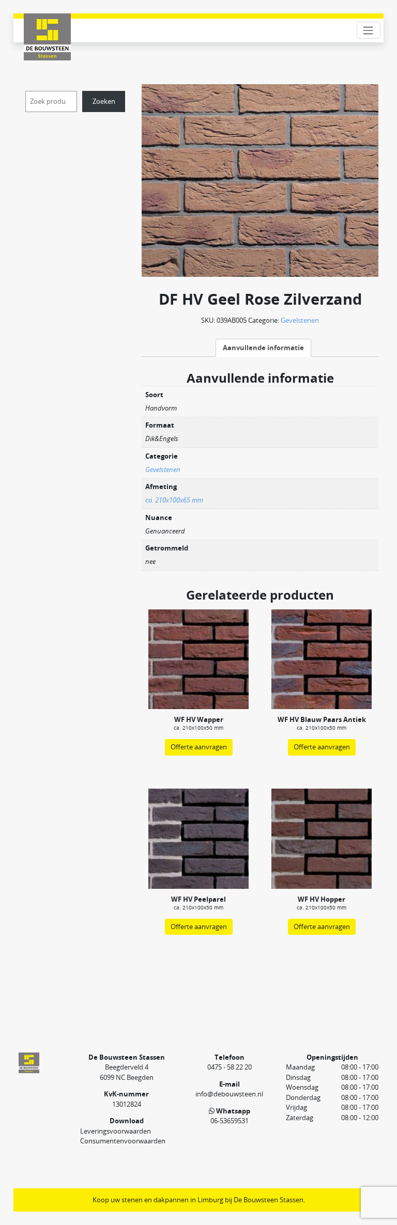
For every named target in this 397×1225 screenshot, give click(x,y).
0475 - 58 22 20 (229, 1067)
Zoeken (104, 101)
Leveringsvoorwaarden (115, 1131)
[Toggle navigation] (368, 30)
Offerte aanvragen (199, 746)
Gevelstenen (300, 320)
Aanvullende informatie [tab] (263, 347)
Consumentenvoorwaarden (122, 1140)
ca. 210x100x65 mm (174, 500)
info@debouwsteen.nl (229, 1093)
